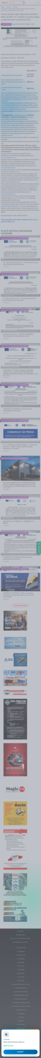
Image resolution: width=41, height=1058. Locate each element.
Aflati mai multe (8, 1045)
